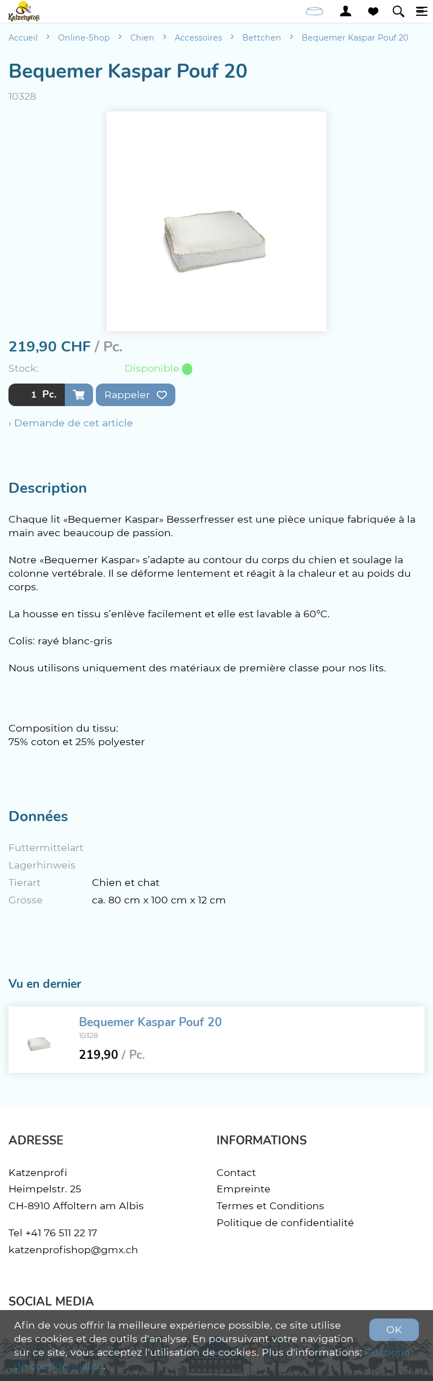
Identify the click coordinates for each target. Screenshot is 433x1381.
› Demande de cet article (70, 423)
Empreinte (243, 1189)
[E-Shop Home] (23, 11)
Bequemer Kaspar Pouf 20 (355, 38)
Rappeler (128, 394)
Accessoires (198, 38)
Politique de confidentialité (285, 1222)
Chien (142, 38)
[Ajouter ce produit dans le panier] (79, 395)
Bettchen (261, 38)
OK (394, 1329)
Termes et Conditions (270, 1205)
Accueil (23, 38)
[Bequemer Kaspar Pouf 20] (39, 1039)
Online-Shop (84, 38)
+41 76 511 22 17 (61, 1233)
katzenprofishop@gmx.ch (73, 1249)
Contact (236, 1172)
